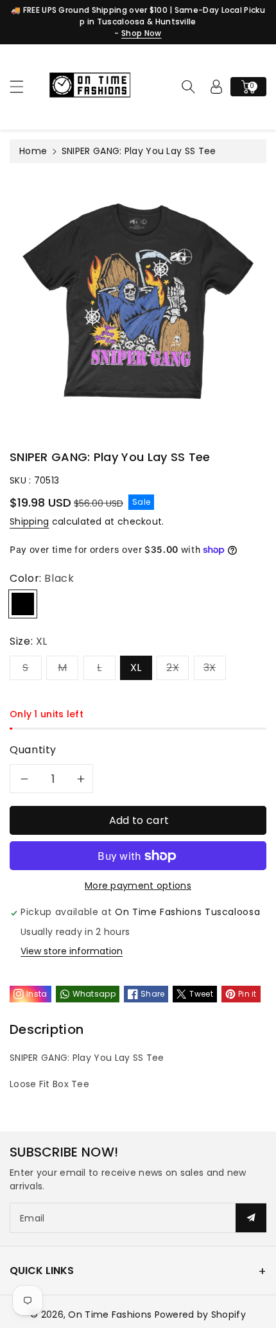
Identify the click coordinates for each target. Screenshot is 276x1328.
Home (33, 150)
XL (136, 667)
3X (209, 667)
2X (172, 667)
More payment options (138, 885)
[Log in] (216, 87)
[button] (22, 86)
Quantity (33, 749)
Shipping (29, 521)
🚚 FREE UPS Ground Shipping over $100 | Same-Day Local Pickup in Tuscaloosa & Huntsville (138, 15)
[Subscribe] (251, 1217)
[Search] (188, 87)
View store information (72, 951)
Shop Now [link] (141, 33)
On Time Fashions (109, 1314)
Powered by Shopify (200, 1314)
